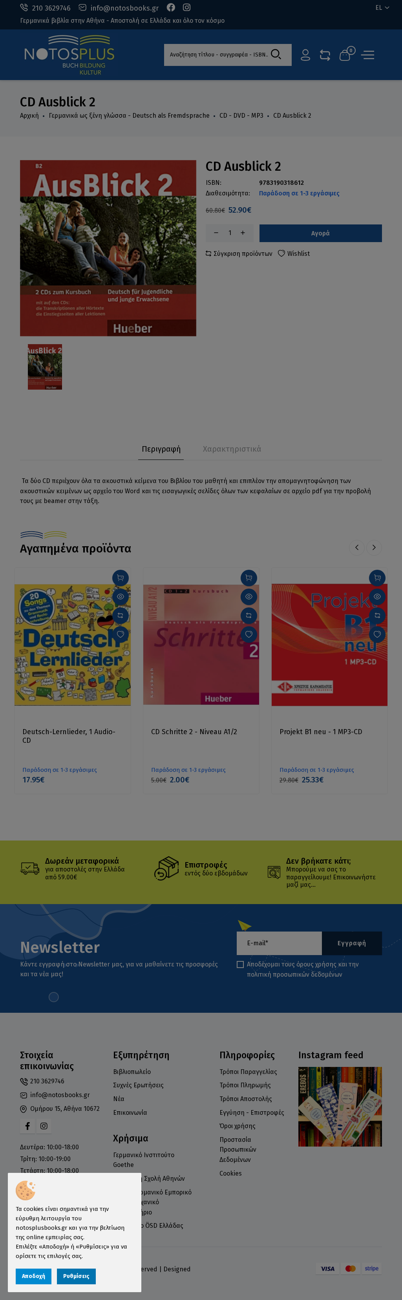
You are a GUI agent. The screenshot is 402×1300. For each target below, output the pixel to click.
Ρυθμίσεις (76, 1276)
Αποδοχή (33, 1276)
